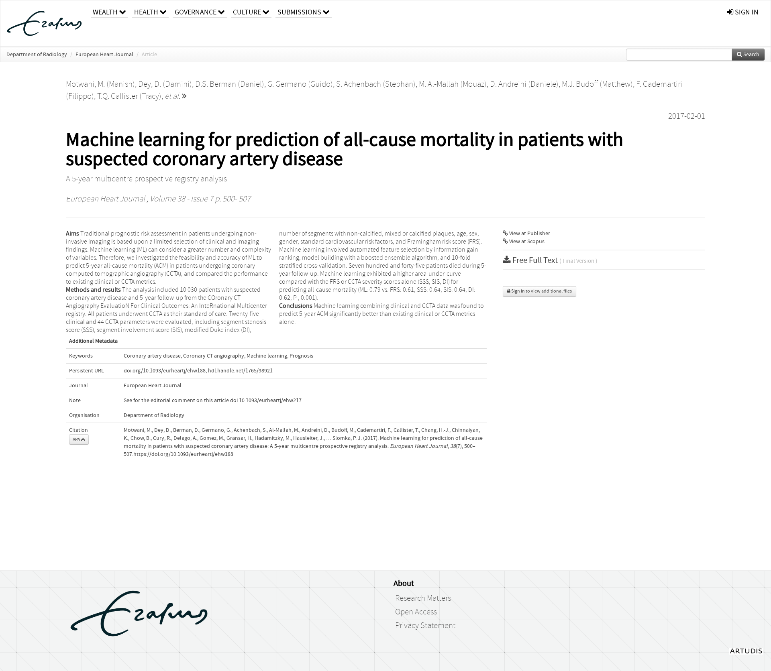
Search (750, 54)
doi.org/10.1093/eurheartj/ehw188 (165, 371)
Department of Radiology (36, 54)
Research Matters (423, 598)
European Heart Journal (104, 54)
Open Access (416, 612)
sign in (746, 12)
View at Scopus (526, 241)
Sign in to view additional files (541, 291)
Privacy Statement (425, 625)
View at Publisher (529, 233)
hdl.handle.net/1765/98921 (240, 371)
